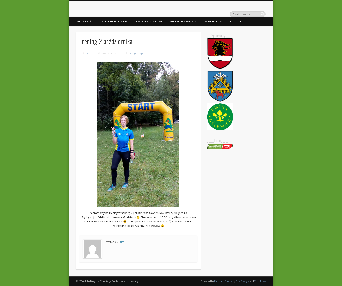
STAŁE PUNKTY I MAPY (115, 21)
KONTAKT (235, 21)
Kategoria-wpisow (138, 53)
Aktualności (85, 21)
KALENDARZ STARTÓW (149, 21)
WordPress (260, 281)
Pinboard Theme (223, 281)
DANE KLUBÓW (213, 21)
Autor (89, 53)
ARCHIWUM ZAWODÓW (183, 21)
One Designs (242, 281)
